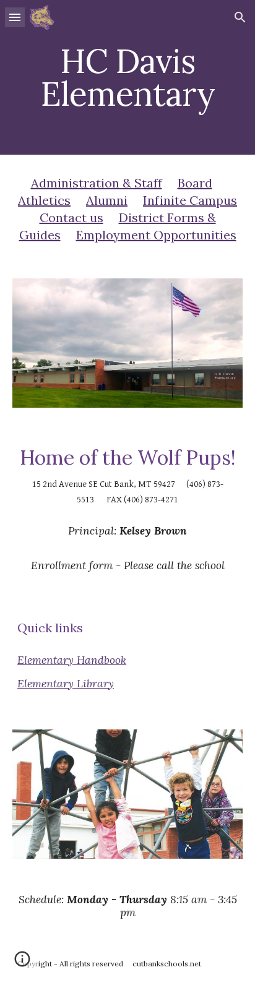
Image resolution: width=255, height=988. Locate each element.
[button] (15, 17)
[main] (127, 78)
